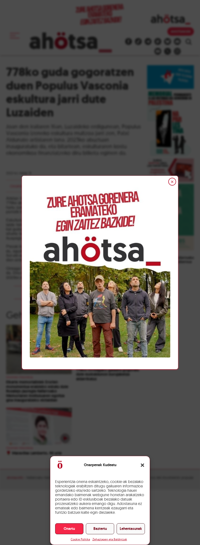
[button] (142, 465)
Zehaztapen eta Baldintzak (109, 539)
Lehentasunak (131, 528)
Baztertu (100, 528)
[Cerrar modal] (172, 182)
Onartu (69, 528)
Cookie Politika (80, 539)
